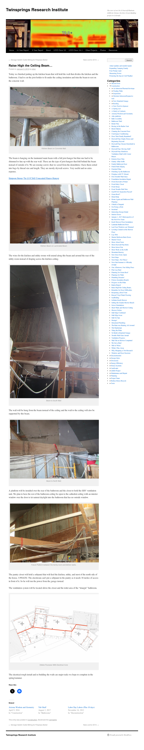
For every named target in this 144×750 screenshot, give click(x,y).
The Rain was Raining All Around (123, 325)
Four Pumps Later (115, 71)
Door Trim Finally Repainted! (121, 136)
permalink (53, 719)
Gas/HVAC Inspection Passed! (122, 192)
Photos (103, 50)
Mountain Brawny (118, 252)
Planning (114, 376)
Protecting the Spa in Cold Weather (121, 76)
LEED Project (115, 370)
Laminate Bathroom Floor (120, 224)
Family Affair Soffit (118, 161)
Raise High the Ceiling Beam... (122, 287)
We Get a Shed (116, 343)
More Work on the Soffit (120, 250)
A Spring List (116, 108)
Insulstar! (115, 209)
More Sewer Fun (117, 247)
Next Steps (115, 257)
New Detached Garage (120, 101)
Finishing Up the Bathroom (121, 171)
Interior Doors (116, 214)
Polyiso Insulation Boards (120, 280)
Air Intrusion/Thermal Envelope (123, 88)
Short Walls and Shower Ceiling (122, 307)
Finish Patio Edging (118, 166)
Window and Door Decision (121, 353)
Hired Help (115, 197)
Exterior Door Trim (118, 159)
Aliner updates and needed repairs (120, 66)
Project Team (115, 378)
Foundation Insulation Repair (121, 179)
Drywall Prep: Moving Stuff (121, 149)
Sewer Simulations (118, 305)
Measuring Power (115, 73)
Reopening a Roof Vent (119, 292)
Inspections (117, 93)
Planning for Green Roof (120, 272)
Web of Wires (116, 345)
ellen (34, 69)
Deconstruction (116, 355)
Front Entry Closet (118, 184)
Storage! (114, 320)
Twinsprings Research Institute (37, 9)
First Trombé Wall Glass (120, 176)
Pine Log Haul (116, 270)
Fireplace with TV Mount (120, 174)
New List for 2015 (91, 60)
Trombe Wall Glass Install (120, 335)
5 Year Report (37, 50)
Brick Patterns (116, 129)
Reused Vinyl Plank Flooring (121, 295)
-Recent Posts (115, 83)
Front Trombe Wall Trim (120, 189)
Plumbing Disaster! (118, 277)
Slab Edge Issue (117, 315)
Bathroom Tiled (117, 121)
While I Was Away (118, 348)
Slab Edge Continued (119, 313)
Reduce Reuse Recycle (118, 381)
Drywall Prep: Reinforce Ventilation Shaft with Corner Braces (121, 154)
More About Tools (118, 242)
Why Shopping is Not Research (122, 350)
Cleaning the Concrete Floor (121, 131)
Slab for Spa (116, 318)
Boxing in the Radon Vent (120, 126)
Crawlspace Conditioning (120, 134)
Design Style (115, 358)
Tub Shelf (42, 707)
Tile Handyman (117, 328)
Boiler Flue (115, 124)
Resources (113, 50)
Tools (113, 383)
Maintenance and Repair (119, 373)
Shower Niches (117, 310)
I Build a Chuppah (118, 204)
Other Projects (91, 50)
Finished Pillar (116, 169)
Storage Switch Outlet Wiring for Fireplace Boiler (28, 60)
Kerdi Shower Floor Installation (122, 222)
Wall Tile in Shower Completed (122, 340)
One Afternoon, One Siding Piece (123, 267)
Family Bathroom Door (119, 164)
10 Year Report (23, 50)
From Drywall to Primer (120, 181)
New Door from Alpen (119, 255)
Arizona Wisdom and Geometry (21, 707)
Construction (32, 719)
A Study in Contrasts (119, 111)
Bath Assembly (117, 118)
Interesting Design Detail (120, 212)
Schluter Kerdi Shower (119, 300)
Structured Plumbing (118, 323)
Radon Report (116, 285)
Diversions (114, 360)
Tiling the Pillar (117, 330)
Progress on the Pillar (119, 282)
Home (11, 50)
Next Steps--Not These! (119, 260)
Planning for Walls (118, 275)
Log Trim (115, 234)
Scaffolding (115, 297)
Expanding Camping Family (118, 68)
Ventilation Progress (118, 338)
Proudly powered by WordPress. (121, 735)
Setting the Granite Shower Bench (123, 302)
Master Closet (116, 239)
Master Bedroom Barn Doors (121, 237)
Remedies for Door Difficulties (122, 290)
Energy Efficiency (117, 363)
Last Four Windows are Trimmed (123, 227)
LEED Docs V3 (60, 50)
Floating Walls (118, 91)
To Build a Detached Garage (121, 333)
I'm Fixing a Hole (117, 207)
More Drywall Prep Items (120, 244)
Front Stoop (116, 187)
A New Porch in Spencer (120, 106)
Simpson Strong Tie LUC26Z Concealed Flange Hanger (34, 178)
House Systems (116, 365)
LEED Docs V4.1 (76, 50)
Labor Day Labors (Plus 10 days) (81, 707)
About (48, 50)
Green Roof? (116, 194)
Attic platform (116, 116)
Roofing (116, 103)
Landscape (114, 368)
